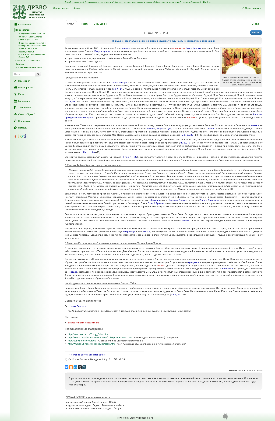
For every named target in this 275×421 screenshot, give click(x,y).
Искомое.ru (96, 408)
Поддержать (24, 120)
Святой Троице (156, 203)
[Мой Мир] (75, 367)
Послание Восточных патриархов (87, 354)
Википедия (107, 405)
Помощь (22, 127)
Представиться (253, 8)
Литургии (155, 199)
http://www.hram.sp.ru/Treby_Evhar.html (88, 334)
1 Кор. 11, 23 (88, 152)
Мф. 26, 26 (187, 134)
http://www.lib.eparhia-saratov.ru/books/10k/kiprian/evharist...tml (100, 337)
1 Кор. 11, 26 (130, 156)
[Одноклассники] (71, 367)
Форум (76, 8)
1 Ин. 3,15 (206, 2)
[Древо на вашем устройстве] (225, 417)
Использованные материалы (28, 67)
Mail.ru (119, 405)
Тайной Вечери (119, 82)
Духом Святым (193, 47)
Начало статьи (22, 29)
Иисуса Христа (102, 51)
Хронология (24, 107)
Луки (169, 128)
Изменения (24, 80)
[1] (231, 188)
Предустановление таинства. (31, 33)
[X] (80, 367)
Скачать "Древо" (26, 114)
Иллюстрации (25, 87)
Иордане (72, 271)
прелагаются (178, 47)
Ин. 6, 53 (70, 101)
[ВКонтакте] (66, 367)
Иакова (186, 220)
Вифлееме (227, 268)
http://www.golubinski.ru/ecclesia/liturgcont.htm (91, 343)
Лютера (161, 265)
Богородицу (129, 231)
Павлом (210, 128)
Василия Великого (178, 199)
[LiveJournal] (84, 367)
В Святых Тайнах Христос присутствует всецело (30, 38)
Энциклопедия (61, 8)
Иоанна (255, 125)
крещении (193, 262)
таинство (126, 47)
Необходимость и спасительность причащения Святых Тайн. (31, 54)
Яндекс (103, 401)
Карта (21, 94)
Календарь (24, 100)
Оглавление (24, 24)
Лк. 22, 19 (185, 142)
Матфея (151, 128)
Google (112, 401)
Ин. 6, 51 (117, 88)
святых (146, 231)
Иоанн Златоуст (78, 306)
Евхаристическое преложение (83, 322)
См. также (19, 63)
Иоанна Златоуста (209, 199)
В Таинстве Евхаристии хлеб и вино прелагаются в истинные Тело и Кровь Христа (32, 45)
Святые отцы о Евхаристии (27, 60)
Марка (160, 128)
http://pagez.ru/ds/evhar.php (82, 340)
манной (191, 117)
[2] (189, 310)
